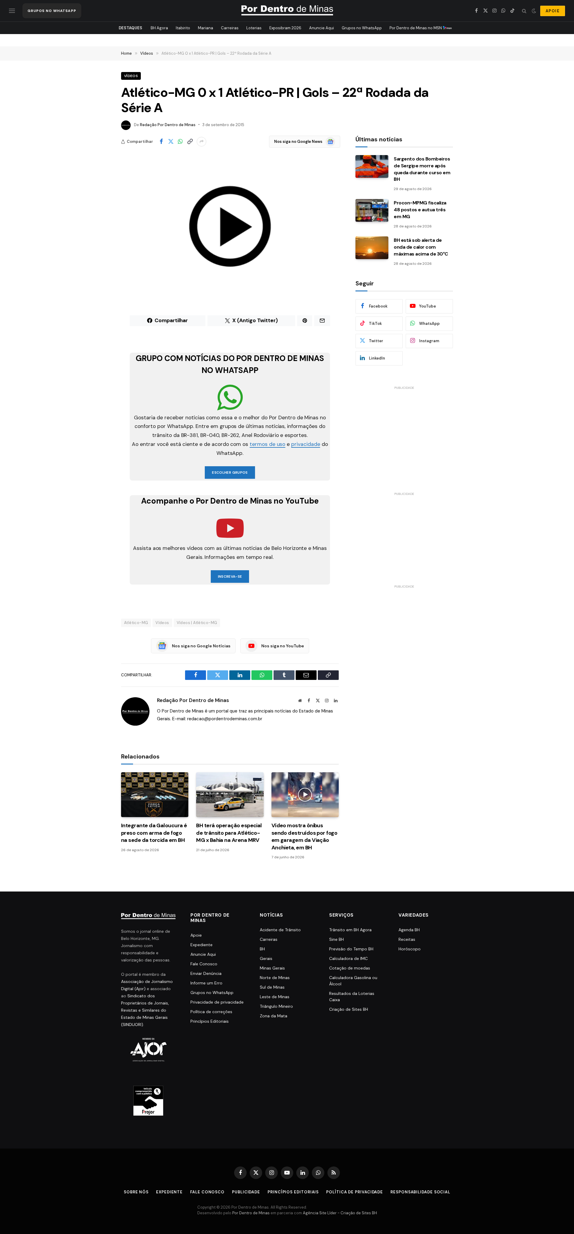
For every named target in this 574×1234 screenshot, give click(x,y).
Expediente (201, 944)
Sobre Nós (136, 1192)
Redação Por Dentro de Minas (168, 124)
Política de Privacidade (354, 1192)
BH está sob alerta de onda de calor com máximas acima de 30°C (421, 247)
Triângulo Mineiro (276, 1006)
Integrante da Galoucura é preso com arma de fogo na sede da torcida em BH (154, 833)
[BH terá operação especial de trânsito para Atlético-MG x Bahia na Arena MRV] (229, 794)
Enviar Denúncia (206, 973)
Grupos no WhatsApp (362, 27)
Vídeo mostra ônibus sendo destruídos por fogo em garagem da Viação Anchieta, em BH (304, 836)
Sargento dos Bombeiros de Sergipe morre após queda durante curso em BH (422, 169)
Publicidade (246, 1192)
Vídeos (131, 76)
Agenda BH (409, 929)
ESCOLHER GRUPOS (230, 472)
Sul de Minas (272, 987)
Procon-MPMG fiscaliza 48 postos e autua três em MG (420, 210)
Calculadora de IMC (348, 958)
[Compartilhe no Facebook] (161, 141)
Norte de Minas (275, 977)
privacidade (305, 444)
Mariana (205, 27)
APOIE (553, 10)
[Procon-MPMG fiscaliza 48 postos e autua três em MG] (371, 210)
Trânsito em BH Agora (350, 929)
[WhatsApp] (100, 357)
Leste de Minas (274, 996)
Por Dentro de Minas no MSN (416, 27)
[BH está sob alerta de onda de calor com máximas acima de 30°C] (371, 247)
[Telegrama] (100, 418)
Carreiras (230, 27)
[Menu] (12, 11)
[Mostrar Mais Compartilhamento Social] (201, 141)
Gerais (266, 958)
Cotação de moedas (349, 968)
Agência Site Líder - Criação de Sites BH (340, 1212)
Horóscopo (410, 949)
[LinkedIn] (100, 372)
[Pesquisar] (524, 11)
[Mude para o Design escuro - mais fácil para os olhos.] (534, 10)
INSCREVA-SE (230, 576)
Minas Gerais (272, 968)
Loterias (254, 27)
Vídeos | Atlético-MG (197, 622)
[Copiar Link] (189, 141)
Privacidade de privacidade (217, 1002)
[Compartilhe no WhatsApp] (180, 141)
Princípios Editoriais (209, 1021)
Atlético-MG (136, 622)
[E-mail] (100, 388)
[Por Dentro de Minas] (287, 10)
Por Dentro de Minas (251, 1212)
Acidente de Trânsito (280, 929)
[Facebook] (100, 327)
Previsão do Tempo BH (351, 949)
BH (262, 949)
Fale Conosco (203, 964)
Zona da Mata (273, 1016)
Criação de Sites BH (348, 1009)
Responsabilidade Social (420, 1192)
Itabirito (183, 27)
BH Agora (159, 27)
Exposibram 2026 (285, 27)
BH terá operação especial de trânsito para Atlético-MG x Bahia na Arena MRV (229, 833)
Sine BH (336, 939)
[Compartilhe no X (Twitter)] (170, 141)
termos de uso (267, 444)
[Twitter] (100, 342)
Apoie (196, 935)
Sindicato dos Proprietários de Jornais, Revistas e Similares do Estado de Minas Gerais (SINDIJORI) (145, 1010)
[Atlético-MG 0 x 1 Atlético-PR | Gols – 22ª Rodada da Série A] (230, 226)
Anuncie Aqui (321, 27)
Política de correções (211, 1011)
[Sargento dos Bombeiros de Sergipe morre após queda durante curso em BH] (371, 166)
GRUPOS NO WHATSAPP (52, 10)
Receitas (407, 939)
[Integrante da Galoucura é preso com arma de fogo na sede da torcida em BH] (154, 794)
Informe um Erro (206, 983)
